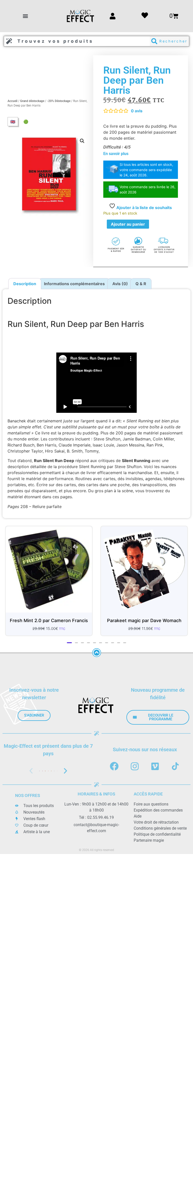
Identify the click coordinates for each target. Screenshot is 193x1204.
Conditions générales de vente (160, 831)
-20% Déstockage (58, 101)
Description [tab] (24, 283)
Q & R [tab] (140, 283)
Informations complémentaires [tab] (74, 283)
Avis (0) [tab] (120, 283)
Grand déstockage (32, 101)
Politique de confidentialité (157, 837)
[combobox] (77, 41)
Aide (137, 819)
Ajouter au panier (128, 224)
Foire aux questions (151, 807)
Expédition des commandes (158, 813)
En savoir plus (115, 153)
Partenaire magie (149, 843)
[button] (25, 16)
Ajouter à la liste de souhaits (143, 207)
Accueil (12, 101)
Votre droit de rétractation (156, 825)
